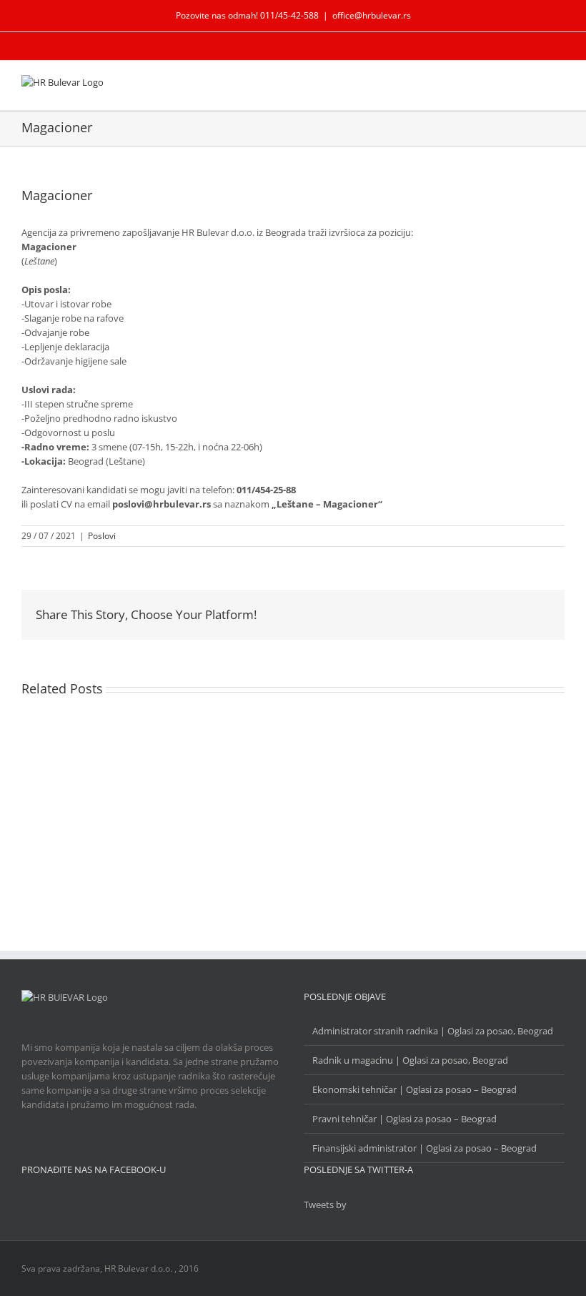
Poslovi (102, 536)
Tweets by (325, 1204)
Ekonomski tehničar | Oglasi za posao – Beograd (414, 1089)
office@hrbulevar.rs (371, 15)
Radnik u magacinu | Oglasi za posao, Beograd (410, 1060)
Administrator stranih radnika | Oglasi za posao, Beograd (432, 1030)
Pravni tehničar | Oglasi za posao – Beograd (404, 1118)
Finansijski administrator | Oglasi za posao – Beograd (424, 1148)
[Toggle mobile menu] (559, 85)
